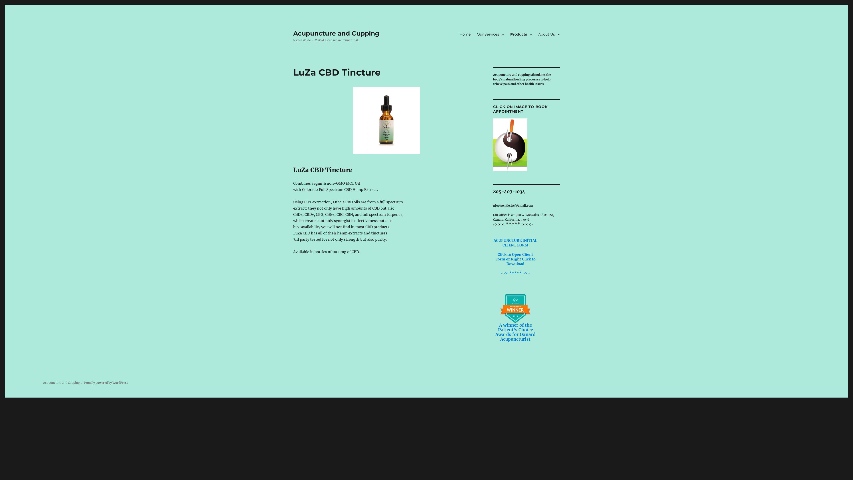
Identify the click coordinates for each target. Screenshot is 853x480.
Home (465, 34)
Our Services (488, 34)
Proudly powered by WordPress (106, 383)
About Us (546, 34)
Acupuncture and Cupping (336, 33)
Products (518, 34)
